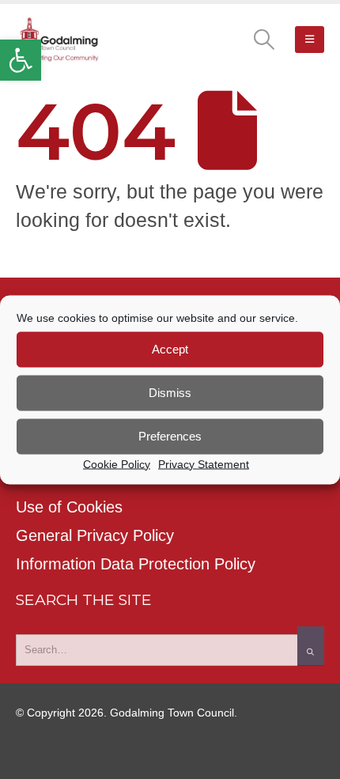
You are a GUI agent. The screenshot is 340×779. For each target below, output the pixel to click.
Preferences (170, 436)
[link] (20, 60)
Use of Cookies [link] (69, 507)
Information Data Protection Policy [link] (135, 564)
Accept (170, 349)
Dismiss (170, 392)
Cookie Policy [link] (116, 463)
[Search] (310, 646)
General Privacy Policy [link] (95, 535)
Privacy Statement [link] (203, 463)
